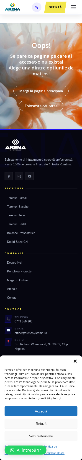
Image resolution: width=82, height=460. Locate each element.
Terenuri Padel (16, 224)
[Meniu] (73, 7)
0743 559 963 (23, 321)
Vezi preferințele (41, 436)
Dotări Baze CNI (17, 241)
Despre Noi (14, 262)
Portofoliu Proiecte (19, 271)
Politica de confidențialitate (54, 450)
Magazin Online (17, 280)
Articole (12, 289)
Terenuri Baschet (18, 206)
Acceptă (41, 411)
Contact (12, 297)
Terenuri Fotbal (17, 198)
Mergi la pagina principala (41, 90)
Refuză (41, 424)
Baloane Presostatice (21, 233)
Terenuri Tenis (16, 215)
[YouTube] (30, 176)
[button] (75, 361)
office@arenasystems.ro (31, 333)
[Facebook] (9, 176)
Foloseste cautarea (41, 105)
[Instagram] (19, 176)
